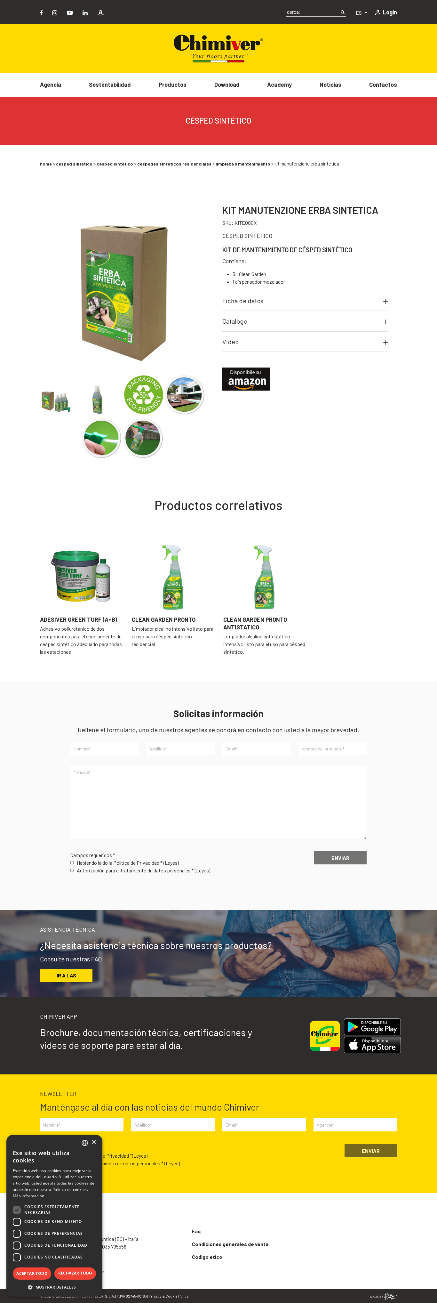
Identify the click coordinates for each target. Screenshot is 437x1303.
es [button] (359, 13)
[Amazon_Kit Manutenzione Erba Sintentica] (246, 378)
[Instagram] (54, 12)
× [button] (93, 1142)
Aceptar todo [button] (32, 1273)
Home (46, 163)
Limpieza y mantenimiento (243, 163)
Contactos (383, 84)
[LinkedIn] (85, 12)
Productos (173, 84)
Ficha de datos (242, 300)
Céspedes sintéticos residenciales (174, 163)
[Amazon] (100, 12)
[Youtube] (70, 12)
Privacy (155, 1296)
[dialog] (54, 1216)
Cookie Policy (177, 1296)
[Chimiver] (218, 48)
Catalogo (234, 321)
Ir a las (66, 975)
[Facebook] (41, 12)
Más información (28, 1196)
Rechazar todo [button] (75, 1273)
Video (230, 341)
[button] (54, 1287)
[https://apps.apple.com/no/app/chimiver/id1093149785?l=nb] (372, 1045)
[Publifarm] (383, 1296)
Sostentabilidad (110, 84)
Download (227, 84)
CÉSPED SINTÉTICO (74, 163)
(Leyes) (171, 863)
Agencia (50, 84)
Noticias (330, 84)
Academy (279, 84)
